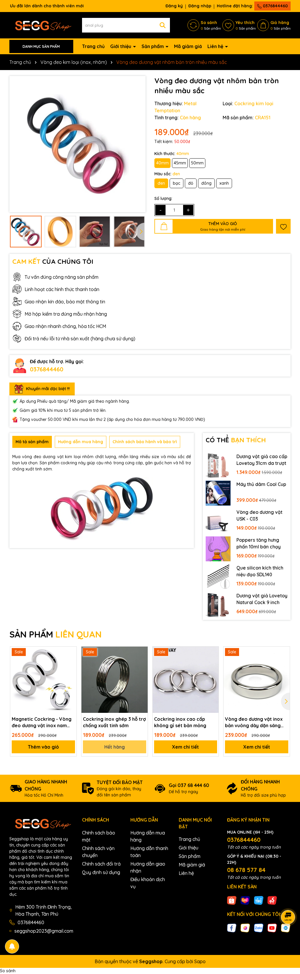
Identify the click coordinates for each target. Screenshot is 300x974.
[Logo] (41, 25)
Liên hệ (215, 46)
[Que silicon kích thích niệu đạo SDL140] (218, 576)
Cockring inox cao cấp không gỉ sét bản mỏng (180, 722)
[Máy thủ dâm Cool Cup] (218, 493)
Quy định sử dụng (101, 872)
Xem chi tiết (185, 747)
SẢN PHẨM (55, 634)
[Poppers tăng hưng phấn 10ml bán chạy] (218, 548)
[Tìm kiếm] (162, 25)
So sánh (8, 970)
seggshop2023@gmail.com (43, 931)
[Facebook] (231, 927)
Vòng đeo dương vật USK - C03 (259, 515)
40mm (162, 163)
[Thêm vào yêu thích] (283, 226)
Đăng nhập (199, 6)
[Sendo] (272, 900)
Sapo (200, 961)
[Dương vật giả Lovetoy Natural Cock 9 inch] (218, 604)
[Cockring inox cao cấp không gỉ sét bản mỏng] (186, 680)
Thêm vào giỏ (43, 747)
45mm (180, 163)
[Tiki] (258, 900)
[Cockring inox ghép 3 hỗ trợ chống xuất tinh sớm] (114, 680)
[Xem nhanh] (70, 673)
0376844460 (275, 6)
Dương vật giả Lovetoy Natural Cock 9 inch (261, 599)
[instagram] (245, 927)
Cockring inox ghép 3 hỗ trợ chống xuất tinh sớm (114, 722)
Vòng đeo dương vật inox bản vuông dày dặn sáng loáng (254, 722)
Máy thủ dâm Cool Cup (261, 484)
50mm (197, 163)
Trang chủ (93, 46)
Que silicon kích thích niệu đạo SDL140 (259, 571)
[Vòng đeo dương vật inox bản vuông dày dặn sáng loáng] (257, 680)
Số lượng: (163, 198)
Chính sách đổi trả (101, 864)
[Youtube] (272, 927)
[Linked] (285, 927)
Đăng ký (174, 6)
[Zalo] (258, 927)
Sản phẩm (153, 46)
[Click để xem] (77, 144)
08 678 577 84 (246, 869)
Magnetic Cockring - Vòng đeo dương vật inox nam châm (41, 722)
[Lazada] (245, 900)
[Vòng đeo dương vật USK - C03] (218, 521)
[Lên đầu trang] (288, 939)
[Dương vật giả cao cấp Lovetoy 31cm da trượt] (218, 465)
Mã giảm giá (188, 46)
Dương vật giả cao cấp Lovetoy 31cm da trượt (261, 459)
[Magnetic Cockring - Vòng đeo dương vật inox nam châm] (43, 680)
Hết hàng (114, 747)
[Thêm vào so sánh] (70, 663)
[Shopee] (231, 900)
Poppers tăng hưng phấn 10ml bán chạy (258, 543)
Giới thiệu (121, 46)
